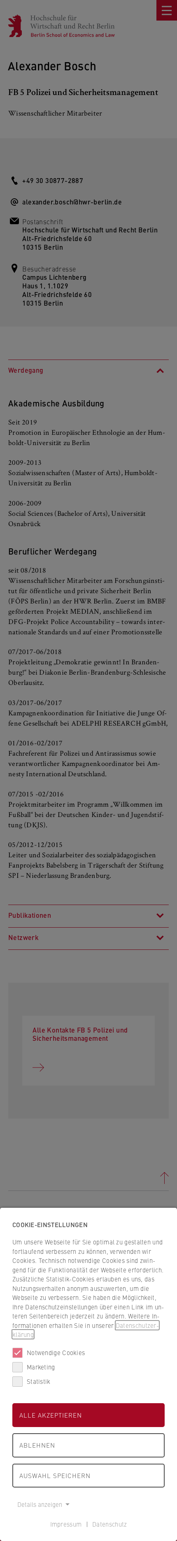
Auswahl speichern (55, 1475)
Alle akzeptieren (50, 1415)
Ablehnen (37, 1445)
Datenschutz (109, 1524)
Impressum (66, 1524)
